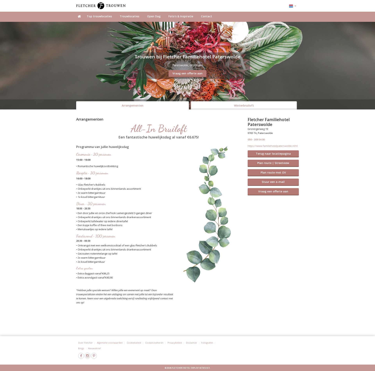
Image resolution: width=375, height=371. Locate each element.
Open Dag (154, 16)
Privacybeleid (175, 342)
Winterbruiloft (244, 105)
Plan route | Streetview (273, 163)
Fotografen (207, 342)
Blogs (81, 348)
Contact (206, 16)
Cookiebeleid (134, 342)
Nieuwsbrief (94, 348)
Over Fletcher (85, 342)
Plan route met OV (273, 172)
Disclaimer (191, 342)
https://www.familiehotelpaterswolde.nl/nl (273, 146)
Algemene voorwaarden (110, 342)
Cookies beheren (154, 342)
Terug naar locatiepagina (273, 153)
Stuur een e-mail (273, 182)
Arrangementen (132, 105)
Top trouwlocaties (99, 16)
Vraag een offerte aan (187, 73)
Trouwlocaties (129, 16)
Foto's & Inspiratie (180, 16)
